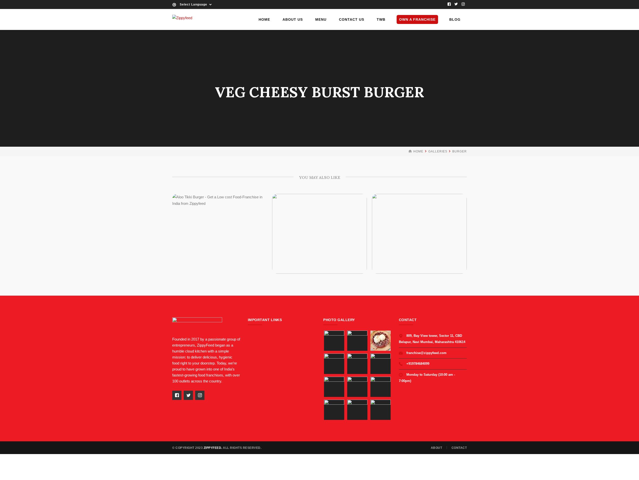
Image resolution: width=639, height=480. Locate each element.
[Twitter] (456, 4)
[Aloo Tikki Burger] (212, 232)
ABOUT (436, 448)
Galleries (437, 151)
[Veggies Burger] (411, 232)
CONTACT (459, 448)
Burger (459, 151)
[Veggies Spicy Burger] (312, 232)
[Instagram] (463, 4)
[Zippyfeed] (182, 17)
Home (418, 151)
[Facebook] (449, 4)
